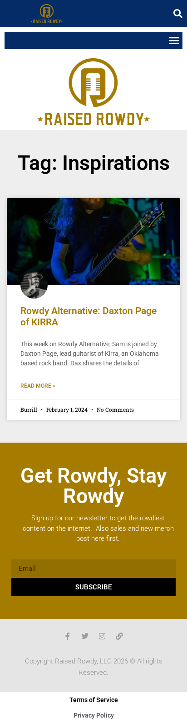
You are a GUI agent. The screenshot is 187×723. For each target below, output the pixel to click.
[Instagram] (102, 636)
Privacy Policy (94, 715)
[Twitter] (85, 636)
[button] (178, 14)
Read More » (37, 386)
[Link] (119, 636)
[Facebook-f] (67, 636)
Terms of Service (93, 699)
